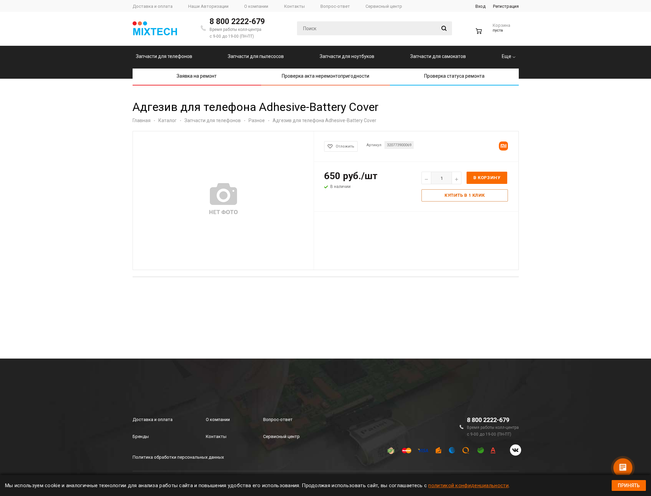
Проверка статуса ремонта (454, 76)
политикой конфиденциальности (468, 485)
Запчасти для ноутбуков (347, 56)
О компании (218, 419)
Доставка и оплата (153, 419)
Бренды (141, 436)
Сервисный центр (281, 436)
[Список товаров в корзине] (493, 33)
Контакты (216, 436)
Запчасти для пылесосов (256, 56)
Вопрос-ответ (278, 419)
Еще (507, 56)
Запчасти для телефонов (164, 56)
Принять (629, 485)
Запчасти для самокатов (438, 56)
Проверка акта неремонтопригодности (325, 76)
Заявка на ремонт (197, 76)
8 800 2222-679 (237, 21)
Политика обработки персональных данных (178, 457)
